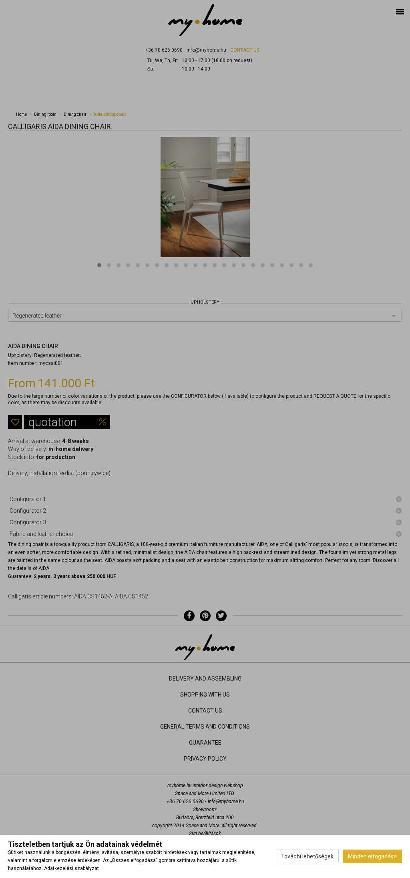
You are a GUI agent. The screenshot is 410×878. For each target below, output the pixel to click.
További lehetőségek (307, 856)
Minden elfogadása (372, 856)
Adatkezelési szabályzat (71, 868)
